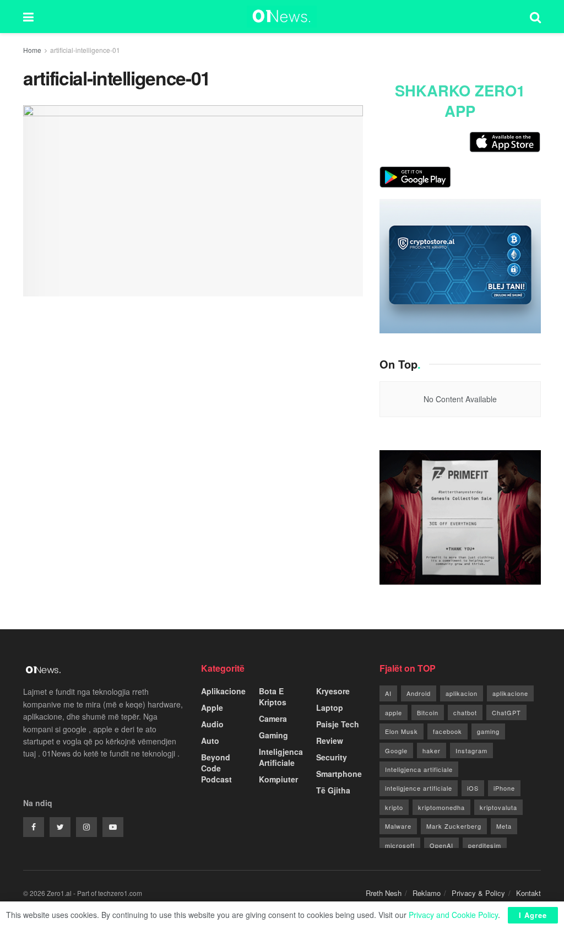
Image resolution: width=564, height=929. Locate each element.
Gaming (273, 735)
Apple (212, 707)
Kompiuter (278, 779)
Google (396, 750)
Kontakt (528, 893)
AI (388, 693)
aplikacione (510, 693)
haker (431, 750)
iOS (473, 788)
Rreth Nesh (384, 893)
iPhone (504, 788)
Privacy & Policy (478, 893)
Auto (210, 740)
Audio (212, 724)
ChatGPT (506, 712)
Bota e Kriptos (272, 696)
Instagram (471, 750)
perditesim (484, 845)
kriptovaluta (498, 807)
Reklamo (427, 893)
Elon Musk (401, 731)
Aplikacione (223, 690)
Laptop (329, 707)
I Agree (533, 915)
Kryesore (333, 690)
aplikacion (462, 693)
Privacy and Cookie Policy (453, 914)
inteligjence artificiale (418, 788)
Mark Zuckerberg (453, 826)
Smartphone (339, 773)
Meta (504, 826)
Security (331, 757)
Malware (398, 826)
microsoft (400, 845)
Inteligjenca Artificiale (281, 757)
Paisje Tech (337, 724)
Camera (273, 718)
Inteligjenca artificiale (419, 769)
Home (32, 50)
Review (329, 740)
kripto (394, 807)
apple (393, 712)
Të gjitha (333, 790)
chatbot (465, 712)
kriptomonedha (441, 807)
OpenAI (441, 845)
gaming (488, 731)
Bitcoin (427, 712)
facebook (447, 731)
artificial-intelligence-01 (85, 50)
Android (418, 693)
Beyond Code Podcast (216, 768)
